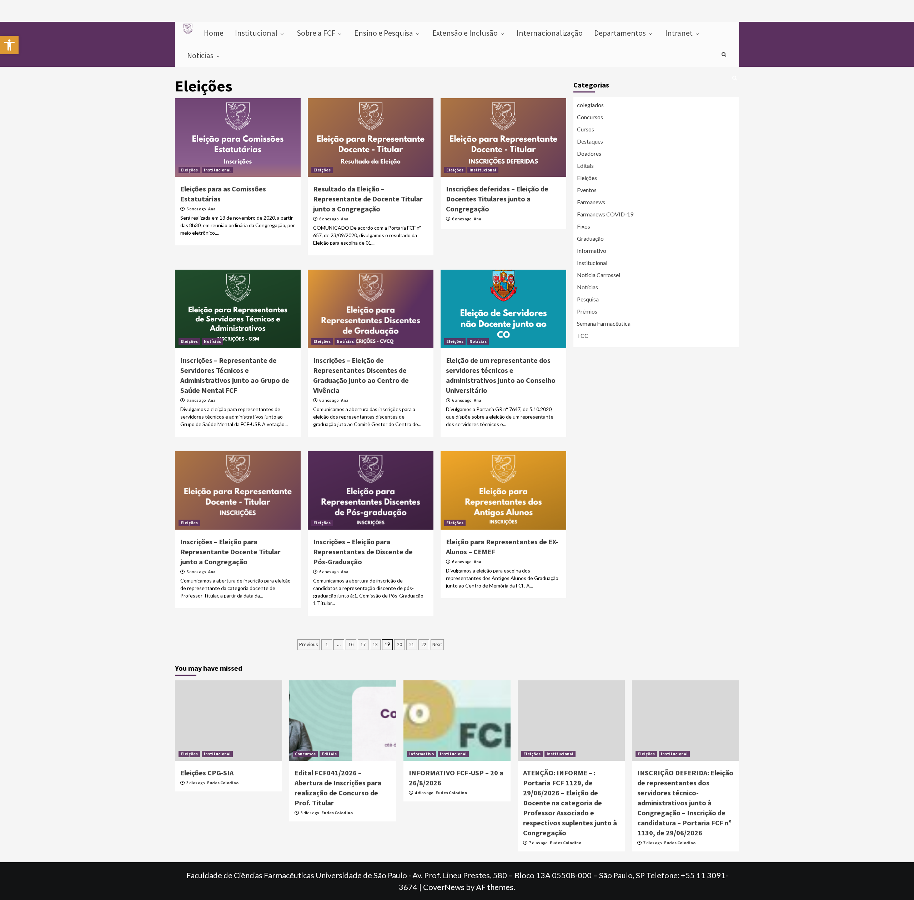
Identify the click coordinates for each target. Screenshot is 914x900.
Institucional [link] (257, 33)
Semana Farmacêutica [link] (604, 323)
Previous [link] (308, 644)
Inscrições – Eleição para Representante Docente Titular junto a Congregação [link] (230, 551)
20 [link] (399, 644)
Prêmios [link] (587, 311)
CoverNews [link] (443, 887)
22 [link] (423, 644)
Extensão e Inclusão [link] (465, 33)
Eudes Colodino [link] (222, 782)
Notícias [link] (212, 341)
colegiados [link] (590, 104)
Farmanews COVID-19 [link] (605, 214)
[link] (9, 45)
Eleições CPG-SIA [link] (206, 772)
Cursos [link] (585, 129)
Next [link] (437, 644)
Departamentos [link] (620, 33)
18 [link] (375, 644)
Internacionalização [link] (550, 33)
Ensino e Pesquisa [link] (384, 33)
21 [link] (411, 644)
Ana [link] (212, 208)
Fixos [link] (583, 226)
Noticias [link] (201, 55)
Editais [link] (585, 165)
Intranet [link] (679, 33)
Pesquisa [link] (588, 299)
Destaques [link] (590, 141)
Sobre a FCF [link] (317, 33)
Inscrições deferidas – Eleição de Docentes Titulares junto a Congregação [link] (497, 198)
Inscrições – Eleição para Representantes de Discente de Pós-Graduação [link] (363, 551)
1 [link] (327, 644)
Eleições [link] (189, 169)
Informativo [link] (591, 250)
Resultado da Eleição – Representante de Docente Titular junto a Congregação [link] (368, 198)
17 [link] (363, 644)
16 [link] (350, 644)
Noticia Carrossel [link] (598, 274)
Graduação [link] (590, 238)
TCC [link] (582, 335)
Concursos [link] (590, 117)
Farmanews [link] (591, 202)
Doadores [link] (589, 153)
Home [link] (214, 33)
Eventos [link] (587, 189)
